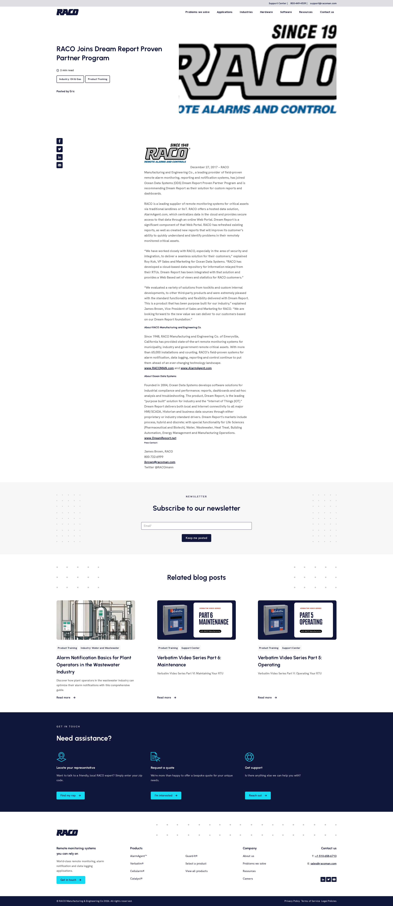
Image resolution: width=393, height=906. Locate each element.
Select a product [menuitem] (195, 863)
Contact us (327, 12)
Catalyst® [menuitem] (136, 878)
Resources (306, 12)
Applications (225, 12)
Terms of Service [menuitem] (310, 901)
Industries (246, 12)
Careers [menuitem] (248, 878)
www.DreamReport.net (160, 438)
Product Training (97, 79)
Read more (63, 697)
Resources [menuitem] (249, 871)
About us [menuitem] (248, 856)
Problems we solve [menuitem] (254, 863)
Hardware (266, 12)
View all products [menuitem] (196, 871)
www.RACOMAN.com (159, 368)
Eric (72, 91)
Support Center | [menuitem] (278, 3)
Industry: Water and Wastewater (100, 648)
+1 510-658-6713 (326, 856)
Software (286, 12)
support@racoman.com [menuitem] (323, 3)
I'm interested (163, 795)
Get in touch (68, 880)
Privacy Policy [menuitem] (292, 901)
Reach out (255, 795)
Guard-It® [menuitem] (191, 856)
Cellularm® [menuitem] (137, 871)
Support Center (190, 648)
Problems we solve (197, 12)
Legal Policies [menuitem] (329, 901)
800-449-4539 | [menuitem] (298, 3)
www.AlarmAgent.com (196, 368)
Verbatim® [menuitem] (137, 863)
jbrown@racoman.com (159, 462)
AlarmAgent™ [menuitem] (138, 856)
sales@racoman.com (324, 863)
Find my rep (68, 795)
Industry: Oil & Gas (70, 79)
